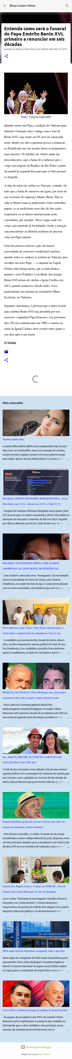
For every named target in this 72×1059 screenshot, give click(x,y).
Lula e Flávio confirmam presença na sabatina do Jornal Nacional (35, 1010)
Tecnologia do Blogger (38, 1047)
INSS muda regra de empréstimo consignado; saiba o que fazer (34, 951)
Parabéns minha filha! (13, 439)
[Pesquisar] (67, 5)
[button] (6, 56)
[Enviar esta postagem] (6, 353)
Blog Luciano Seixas (22, 5)
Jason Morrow (45, 1054)
